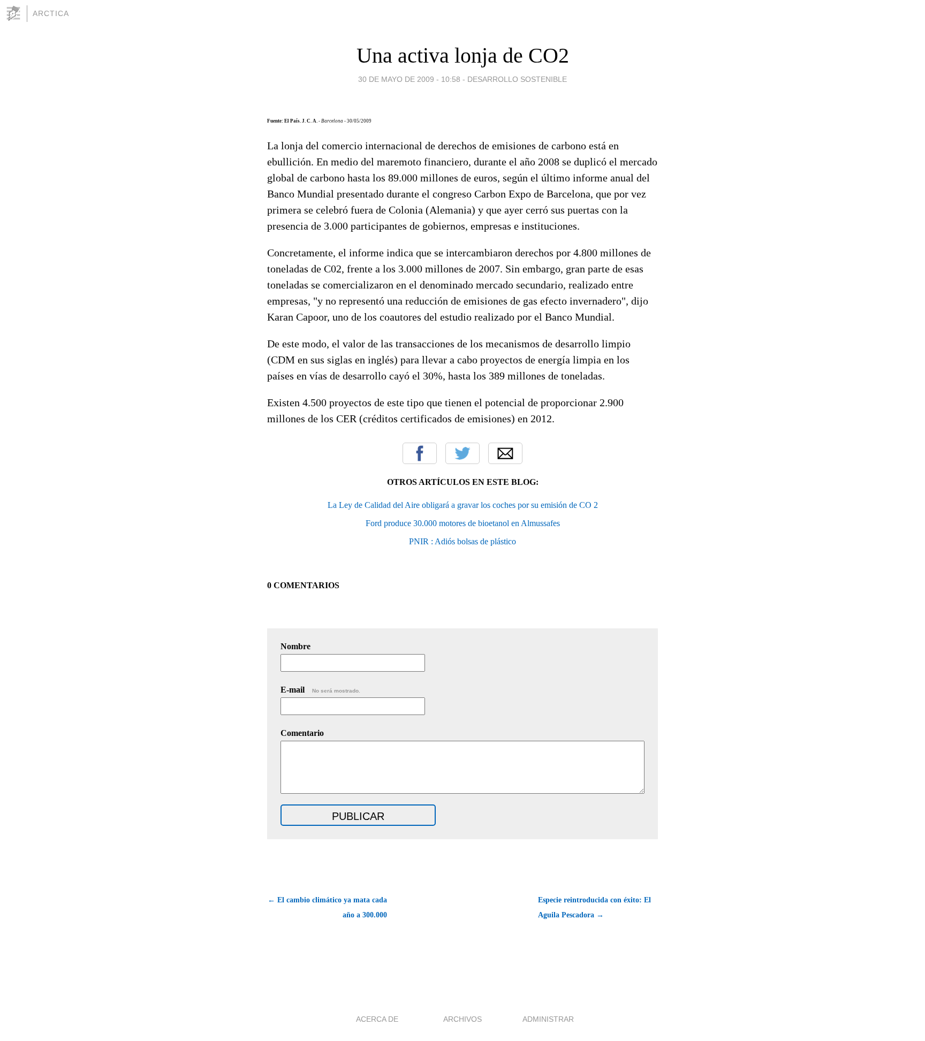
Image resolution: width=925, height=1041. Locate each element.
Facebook (420, 453)
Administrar (548, 1019)
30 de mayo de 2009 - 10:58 (409, 79)
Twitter (462, 453)
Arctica (51, 13)
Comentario (302, 733)
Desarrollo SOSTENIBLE (517, 79)
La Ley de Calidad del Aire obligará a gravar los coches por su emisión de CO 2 (463, 505)
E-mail (320, 689)
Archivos (462, 1019)
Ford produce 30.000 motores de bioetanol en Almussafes (463, 523)
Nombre (295, 646)
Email (505, 453)
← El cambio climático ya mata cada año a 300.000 (327, 907)
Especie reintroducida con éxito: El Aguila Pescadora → (594, 907)
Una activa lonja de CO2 (463, 55)
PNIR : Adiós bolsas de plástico (462, 541)
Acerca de (377, 1019)
